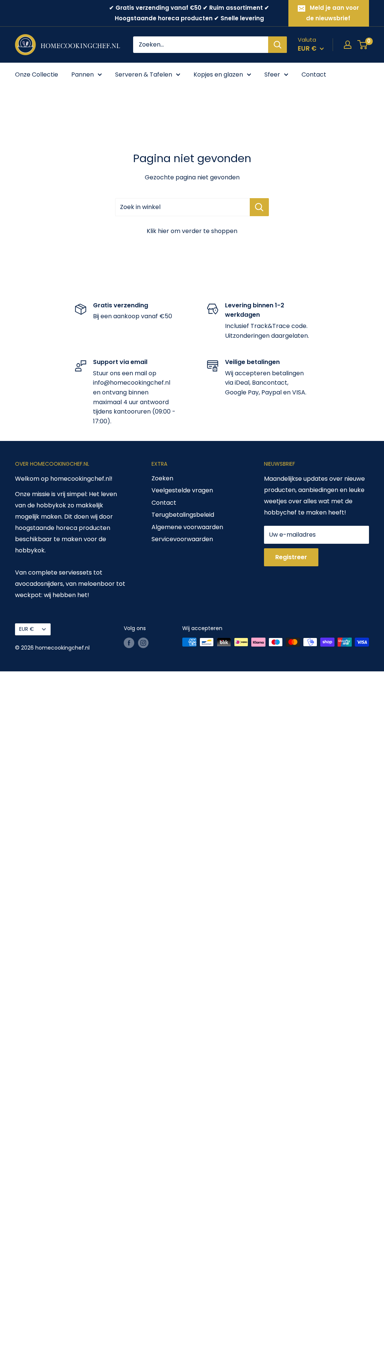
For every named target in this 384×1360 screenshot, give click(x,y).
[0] (363, 44)
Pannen (82, 74)
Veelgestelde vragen (182, 490)
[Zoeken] (277, 44)
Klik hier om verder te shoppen (192, 231)
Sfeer (272, 74)
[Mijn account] (347, 45)
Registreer (291, 557)
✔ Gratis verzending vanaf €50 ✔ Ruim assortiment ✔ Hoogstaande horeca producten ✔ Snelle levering (189, 13)
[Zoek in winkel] (259, 207)
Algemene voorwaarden (187, 527)
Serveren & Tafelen (143, 74)
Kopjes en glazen (218, 74)
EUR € (26, 629)
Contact (314, 74)
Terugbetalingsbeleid (183, 514)
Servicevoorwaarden (182, 539)
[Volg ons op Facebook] (129, 643)
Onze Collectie (36, 74)
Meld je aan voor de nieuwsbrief (332, 13)
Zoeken (162, 478)
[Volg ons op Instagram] (143, 643)
